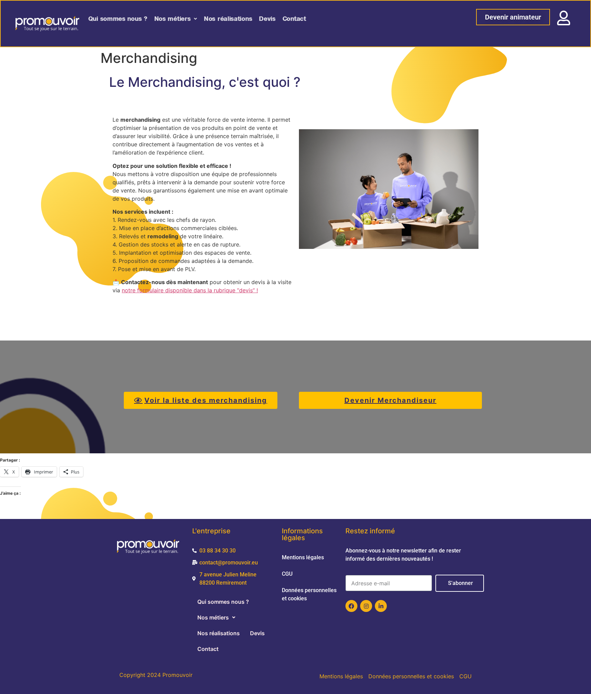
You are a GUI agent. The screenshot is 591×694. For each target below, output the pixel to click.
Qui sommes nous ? (117, 18)
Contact (294, 18)
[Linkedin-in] (381, 606)
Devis (267, 18)
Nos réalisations (228, 18)
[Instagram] (366, 606)
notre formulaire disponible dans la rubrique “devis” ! (190, 290)
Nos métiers (172, 18)
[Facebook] (351, 606)
